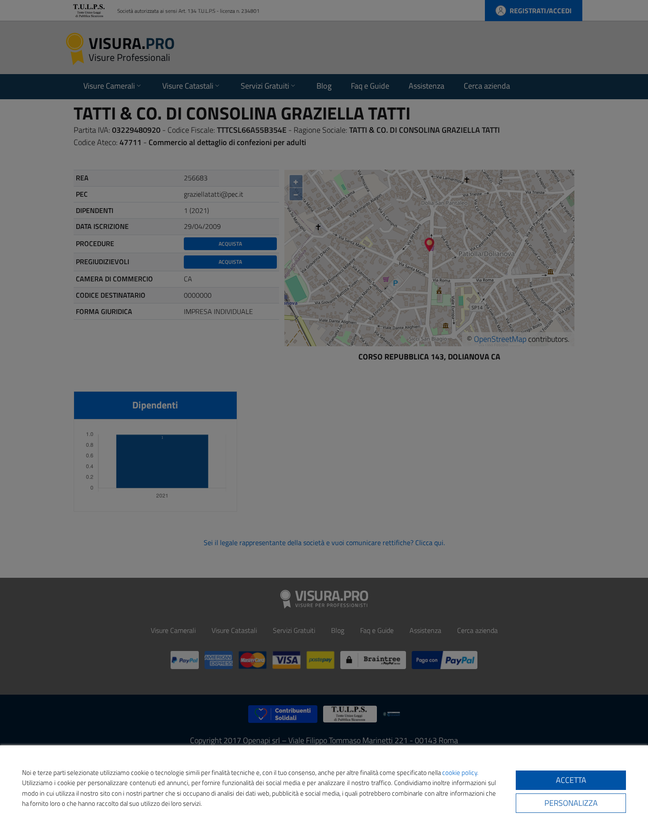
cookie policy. (460, 772)
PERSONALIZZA (571, 803)
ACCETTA (571, 780)
